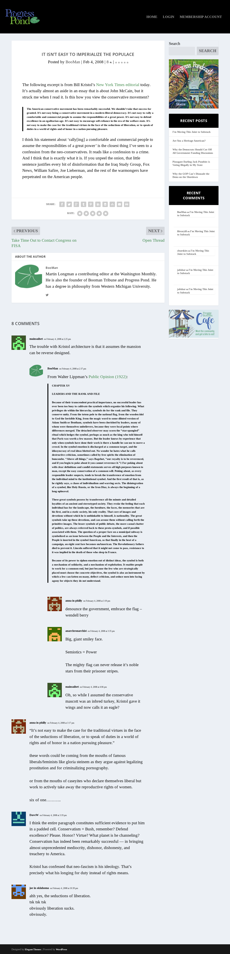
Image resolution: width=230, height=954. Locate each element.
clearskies (182, 250)
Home (151, 17)
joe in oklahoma (39, 887)
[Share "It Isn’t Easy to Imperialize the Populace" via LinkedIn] (98, 204)
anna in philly (73, 600)
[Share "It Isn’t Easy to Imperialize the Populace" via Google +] (76, 204)
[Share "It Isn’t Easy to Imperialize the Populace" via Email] (119, 204)
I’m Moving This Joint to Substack (191, 132)
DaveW (34, 815)
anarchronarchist (76, 630)
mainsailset (36, 338)
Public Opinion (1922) (108, 376)
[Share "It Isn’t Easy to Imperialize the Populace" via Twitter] (69, 204)
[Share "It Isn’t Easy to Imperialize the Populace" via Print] (126, 204)
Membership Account (201, 17)
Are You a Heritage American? (189, 140)
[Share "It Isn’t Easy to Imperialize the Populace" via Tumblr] (83, 204)
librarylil (182, 231)
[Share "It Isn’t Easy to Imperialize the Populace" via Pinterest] (90, 204)
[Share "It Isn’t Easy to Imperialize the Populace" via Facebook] (62, 204)
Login (168, 17)
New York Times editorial (117, 84)
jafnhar (181, 270)
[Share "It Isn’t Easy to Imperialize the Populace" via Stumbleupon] (112, 204)
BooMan (73, 62)
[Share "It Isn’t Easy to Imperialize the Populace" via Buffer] (105, 204)
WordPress (61, 949)
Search (174, 43)
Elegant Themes (33, 949)
